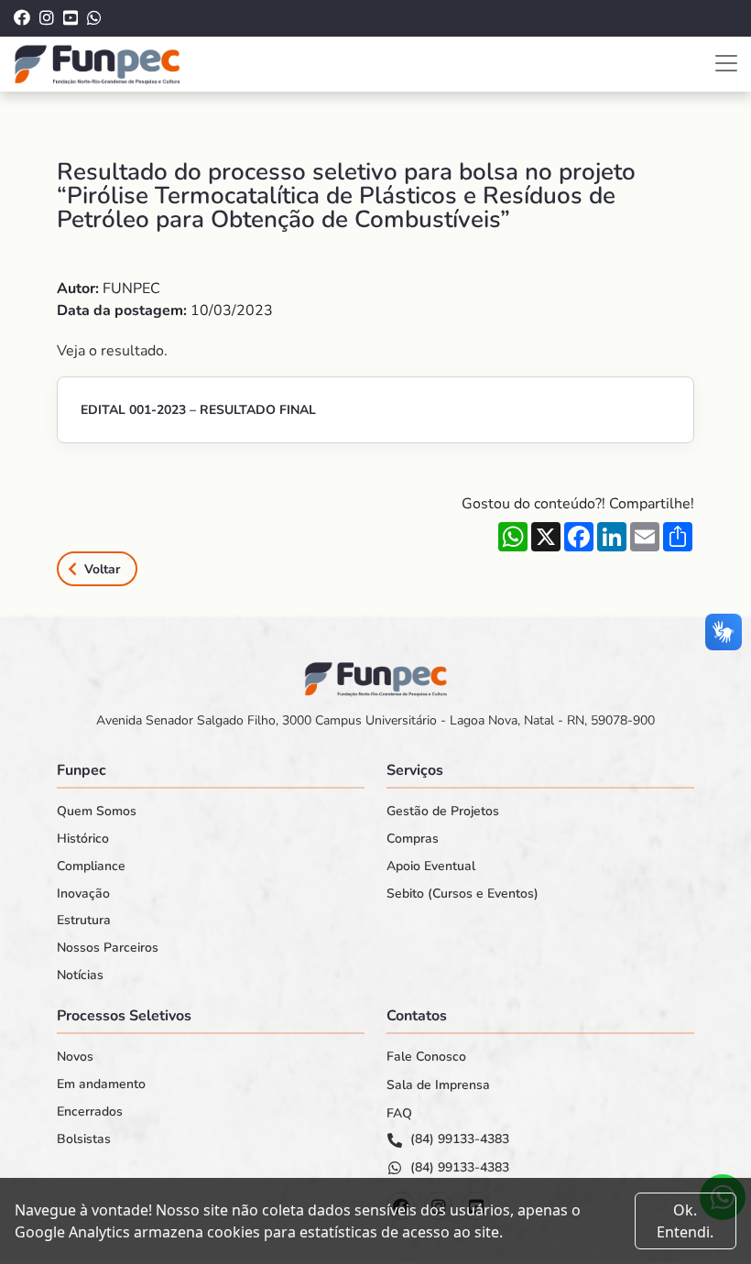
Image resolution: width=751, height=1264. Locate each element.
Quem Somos (96, 811)
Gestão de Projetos (442, 811)
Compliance (91, 866)
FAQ (399, 1114)
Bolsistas (84, 1139)
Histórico (83, 839)
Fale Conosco (426, 1057)
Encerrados (90, 1112)
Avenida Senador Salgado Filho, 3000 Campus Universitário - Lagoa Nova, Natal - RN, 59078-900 (375, 720)
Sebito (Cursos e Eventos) (462, 894)
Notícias (80, 975)
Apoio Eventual (430, 866)
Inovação (83, 894)
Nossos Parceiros (107, 948)
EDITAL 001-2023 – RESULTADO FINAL (198, 410)
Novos (75, 1057)
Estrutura (84, 920)
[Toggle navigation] (726, 63)
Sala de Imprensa (438, 1085)
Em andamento (101, 1084)
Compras (412, 839)
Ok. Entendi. (685, 1221)
